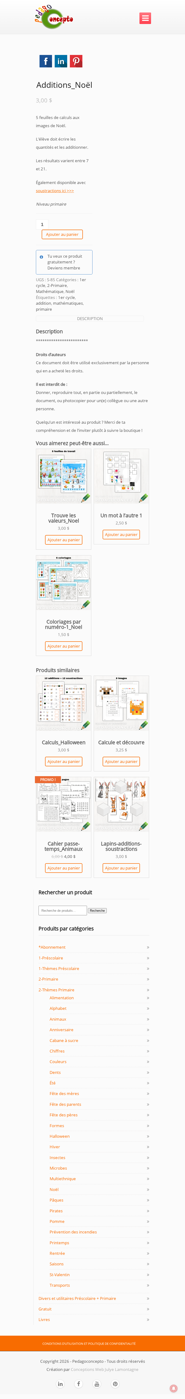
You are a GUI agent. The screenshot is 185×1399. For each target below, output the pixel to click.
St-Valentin (60, 1274)
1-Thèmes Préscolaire (59, 968)
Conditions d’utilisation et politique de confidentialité (89, 1343)
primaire (44, 309)
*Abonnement (52, 947)
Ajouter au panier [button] (63, 539)
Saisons (57, 1264)
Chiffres (57, 1051)
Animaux (58, 1019)
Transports (60, 1285)
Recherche (97, 910)
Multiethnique (63, 1178)
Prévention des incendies (73, 1232)
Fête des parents (65, 1104)
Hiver (55, 1146)
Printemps (59, 1242)
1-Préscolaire (51, 958)
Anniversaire (61, 1029)
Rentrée (57, 1253)
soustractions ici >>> (55, 190)
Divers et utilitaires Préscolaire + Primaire (77, 1298)
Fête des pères (64, 1115)
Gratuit (45, 1309)
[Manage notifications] (174, 1388)
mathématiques (68, 303)
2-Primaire (57, 285)
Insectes (57, 1157)
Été (53, 1083)
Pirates (56, 1211)
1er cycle (66, 297)
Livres (44, 1319)
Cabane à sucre (64, 1040)
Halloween (60, 1136)
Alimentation (62, 997)
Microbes (58, 1168)
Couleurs (58, 1061)
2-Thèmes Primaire (56, 990)
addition (43, 303)
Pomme (57, 1221)
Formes (57, 1125)
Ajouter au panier (62, 234)
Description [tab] (90, 318)
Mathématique (50, 291)
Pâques (56, 1200)
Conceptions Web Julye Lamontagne (105, 1369)
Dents (55, 1072)
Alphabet (58, 1008)
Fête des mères (64, 1093)
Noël (70, 291)
